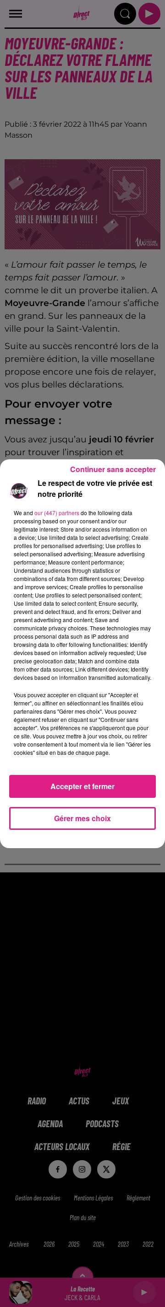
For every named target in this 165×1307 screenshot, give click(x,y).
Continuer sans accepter (113, 469)
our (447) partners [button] (56, 512)
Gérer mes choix (82, 818)
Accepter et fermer (82, 786)
